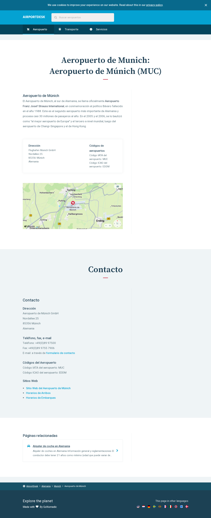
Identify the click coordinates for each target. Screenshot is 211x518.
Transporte (71, 29)
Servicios (101, 29)
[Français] (165, 507)
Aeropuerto (39, 29)
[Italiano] (170, 507)
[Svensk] (154, 507)
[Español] (159, 507)
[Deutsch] (149, 507)
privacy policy (154, 5)
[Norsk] (176, 507)
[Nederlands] (143, 507)
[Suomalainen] (181, 507)
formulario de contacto (60, 353)
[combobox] (82, 17)
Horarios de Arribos (38, 393)
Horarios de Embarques (41, 398)
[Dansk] (186, 507)
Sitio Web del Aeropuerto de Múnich (48, 388)
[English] (138, 507)
